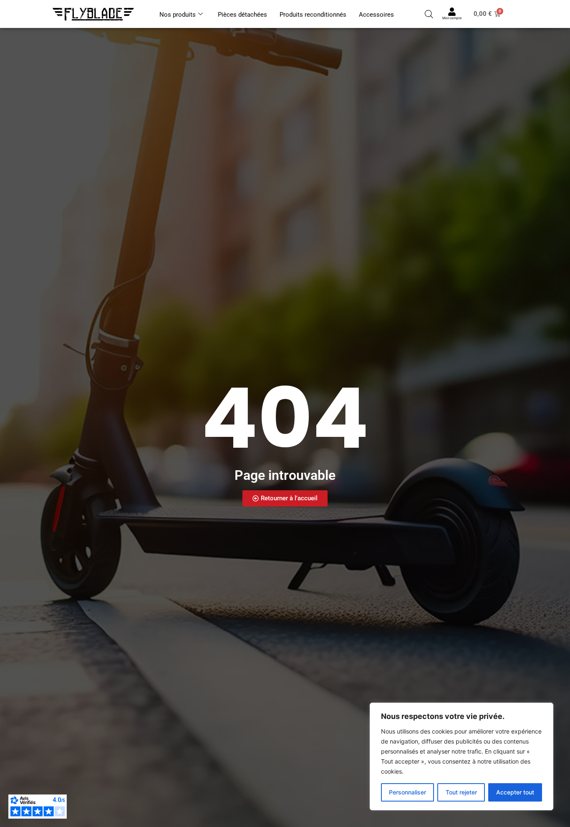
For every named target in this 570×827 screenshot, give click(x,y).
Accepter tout (515, 792)
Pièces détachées (242, 14)
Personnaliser (407, 792)
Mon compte (452, 18)
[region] (461, 756)
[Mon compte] (452, 12)
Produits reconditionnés (313, 14)
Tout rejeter (461, 792)
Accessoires (376, 14)
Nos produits (177, 14)
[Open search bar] (429, 14)
